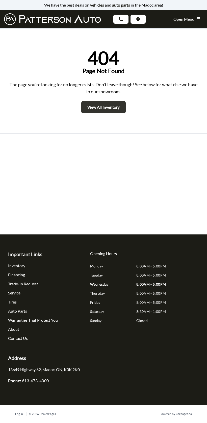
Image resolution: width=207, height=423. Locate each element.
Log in (19, 414)
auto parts (121, 5)
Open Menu (184, 19)
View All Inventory (103, 107)
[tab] (103, 256)
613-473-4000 (35, 380)
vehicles (97, 5)
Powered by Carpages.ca (176, 414)
